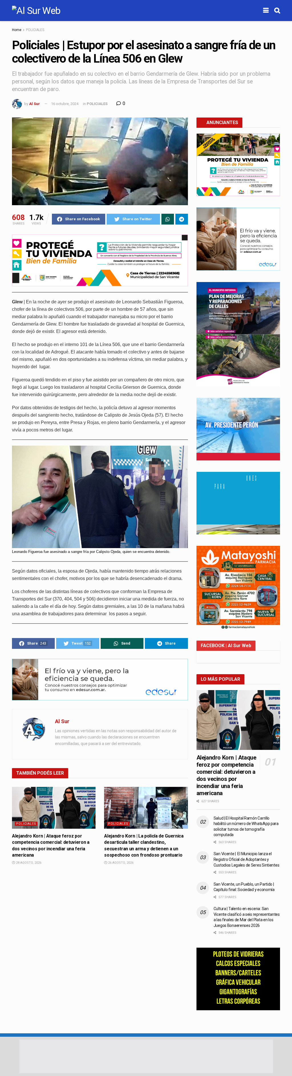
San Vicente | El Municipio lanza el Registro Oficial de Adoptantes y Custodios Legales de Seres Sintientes (246, 859)
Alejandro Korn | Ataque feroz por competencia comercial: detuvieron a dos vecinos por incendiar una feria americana (226, 775)
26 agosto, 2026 (120, 863)
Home (16, 30)
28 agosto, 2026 (28, 863)
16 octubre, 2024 (64, 104)
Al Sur (34, 104)
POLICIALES (35, 30)
